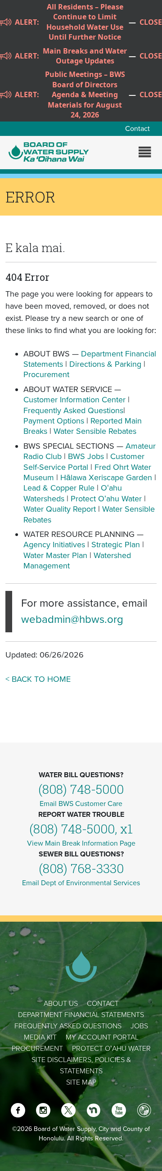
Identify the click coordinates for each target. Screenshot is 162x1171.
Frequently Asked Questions (73, 410)
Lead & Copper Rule (58, 488)
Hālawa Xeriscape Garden (106, 477)
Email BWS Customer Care (81, 803)
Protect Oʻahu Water (107, 499)
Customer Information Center (74, 400)
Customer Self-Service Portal (83, 461)
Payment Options (53, 421)
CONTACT (103, 1003)
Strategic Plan (115, 544)
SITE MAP (81, 1082)
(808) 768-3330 (81, 868)
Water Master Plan (55, 555)
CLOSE (151, 22)
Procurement (46, 374)
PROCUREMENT (37, 1048)
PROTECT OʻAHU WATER (111, 1048)
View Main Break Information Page (81, 843)
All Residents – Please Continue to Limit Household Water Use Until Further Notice (84, 22)
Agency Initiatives (54, 544)
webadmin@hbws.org (72, 619)
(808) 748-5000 (81, 789)
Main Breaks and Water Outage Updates (85, 56)
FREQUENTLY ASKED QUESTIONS (68, 1026)
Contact (137, 128)
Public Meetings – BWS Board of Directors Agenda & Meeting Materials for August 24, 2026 (85, 94)
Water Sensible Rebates (95, 431)
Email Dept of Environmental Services (81, 882)
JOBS (139, 1026)
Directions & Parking (105, 364)
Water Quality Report (59, 509)
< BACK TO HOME (38, 679)
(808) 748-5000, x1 (81, 828)
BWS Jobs (86, 456)
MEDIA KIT (40, 1037)
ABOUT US (61, 1003)
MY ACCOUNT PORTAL (102, 1037)
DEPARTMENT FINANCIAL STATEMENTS (81, 1014)
